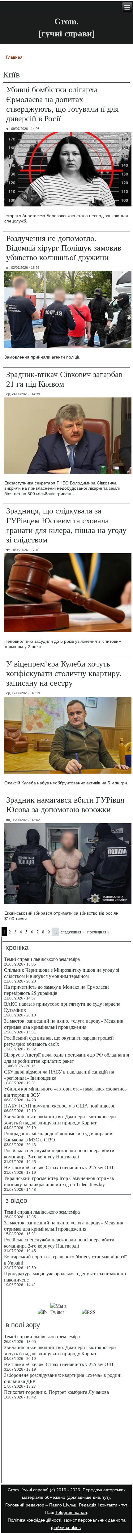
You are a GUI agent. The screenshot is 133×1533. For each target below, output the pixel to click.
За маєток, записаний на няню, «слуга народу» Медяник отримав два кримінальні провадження (63, 1023)
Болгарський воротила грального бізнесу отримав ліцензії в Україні (65, 1259)
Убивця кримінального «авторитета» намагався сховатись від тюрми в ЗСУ (65, 1091)
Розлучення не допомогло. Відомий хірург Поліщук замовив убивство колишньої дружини (63, 247)
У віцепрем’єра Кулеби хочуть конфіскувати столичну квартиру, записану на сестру (64, 673)
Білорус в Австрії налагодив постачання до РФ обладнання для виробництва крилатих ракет (66, 1057)
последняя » (98, 932)
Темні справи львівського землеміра (42, 959)
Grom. (66, 21)
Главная (14, 57)
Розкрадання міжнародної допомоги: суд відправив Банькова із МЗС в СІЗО (58, 1136)
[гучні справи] (35, 1489)
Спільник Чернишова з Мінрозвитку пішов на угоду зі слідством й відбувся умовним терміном (61, 972)
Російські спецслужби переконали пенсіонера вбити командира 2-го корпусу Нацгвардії (59, 1153)
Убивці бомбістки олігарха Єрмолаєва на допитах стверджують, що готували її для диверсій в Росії (62, 103)
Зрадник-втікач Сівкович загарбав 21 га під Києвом (64, 379)
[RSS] (88, 1312)
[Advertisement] (66, 1442)
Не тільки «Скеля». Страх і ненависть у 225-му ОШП (60, 1167)
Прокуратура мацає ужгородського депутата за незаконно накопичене (65, 1276)
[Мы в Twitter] (64, 1312)
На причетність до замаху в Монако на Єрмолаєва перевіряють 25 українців (56, 989)
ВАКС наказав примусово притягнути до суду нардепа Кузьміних (62, 1006)
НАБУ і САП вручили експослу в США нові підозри (60, 1105)
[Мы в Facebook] (42, 1312)
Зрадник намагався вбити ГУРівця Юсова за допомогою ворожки (65, 804)
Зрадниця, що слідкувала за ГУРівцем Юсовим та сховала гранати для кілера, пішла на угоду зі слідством (66, 525)
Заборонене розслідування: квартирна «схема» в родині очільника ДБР (63, 1378)
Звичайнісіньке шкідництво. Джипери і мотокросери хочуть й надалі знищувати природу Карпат (60, 1119)
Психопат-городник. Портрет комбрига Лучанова (56, 1392)
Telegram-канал (71, 1512)
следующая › (72, 932)
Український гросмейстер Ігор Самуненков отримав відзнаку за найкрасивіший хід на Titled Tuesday (59, 1181)
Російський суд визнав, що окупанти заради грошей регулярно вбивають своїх (59, 1040)
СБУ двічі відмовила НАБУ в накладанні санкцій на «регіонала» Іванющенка (59, 1074)
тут (105, 1497)
